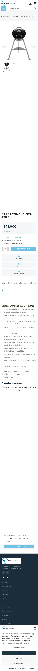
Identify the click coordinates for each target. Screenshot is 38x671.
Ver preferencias (19, 663)
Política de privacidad (21, 668)
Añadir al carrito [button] (19, 546)
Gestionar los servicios (19, 647)
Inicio (2, 16)
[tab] (17, 283)
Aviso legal (31, 668)
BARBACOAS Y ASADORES (12, 16)
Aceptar (19, 653)
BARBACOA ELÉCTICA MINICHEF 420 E (17, 538)
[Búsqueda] (35, 8)
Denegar (19, 658)
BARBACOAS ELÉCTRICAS (28, 16)
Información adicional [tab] (17, 283)
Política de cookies (9, 668)
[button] (35, 628)
